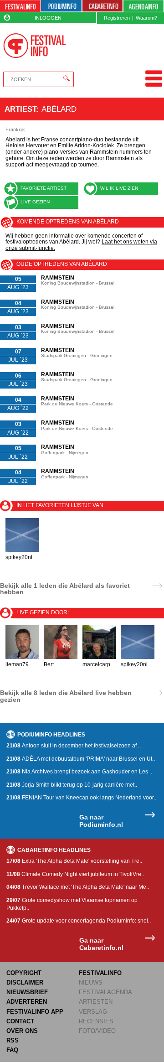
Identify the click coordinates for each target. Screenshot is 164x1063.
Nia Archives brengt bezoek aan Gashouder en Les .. (79, 771)
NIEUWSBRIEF (27, 992)
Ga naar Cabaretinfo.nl (101, 944)
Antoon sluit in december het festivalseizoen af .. (73, 745)
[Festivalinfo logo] (34, 45)
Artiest (20, 109)
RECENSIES (96, 1021)
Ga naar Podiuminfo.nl (101, 821)
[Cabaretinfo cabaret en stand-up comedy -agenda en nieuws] (102, 6)
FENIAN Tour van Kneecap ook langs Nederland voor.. (81, 797)
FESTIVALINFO (100, 973)
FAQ (12, 1050)
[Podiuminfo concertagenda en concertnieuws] (61, 6)
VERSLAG (93, 1011)
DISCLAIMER (24, 982)
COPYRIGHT (23, 973)
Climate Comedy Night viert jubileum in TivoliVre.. (75, 874)
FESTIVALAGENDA (105, 992)
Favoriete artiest (43, 188)
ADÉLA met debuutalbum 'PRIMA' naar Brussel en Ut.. (80, 759)
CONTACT (20, 1021)
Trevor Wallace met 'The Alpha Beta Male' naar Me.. (77, 887)
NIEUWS (90, 982)
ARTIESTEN (96, 1001)
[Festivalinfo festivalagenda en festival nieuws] (20, 6)
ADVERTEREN (26, 1001)
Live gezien (35, 201)
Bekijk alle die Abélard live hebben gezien (66, 696)
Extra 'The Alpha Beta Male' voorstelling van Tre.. (74, 861)
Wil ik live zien (119, 188)
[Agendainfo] (143, 6)
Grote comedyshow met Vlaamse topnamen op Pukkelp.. (72, 904)
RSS (12, 1040)
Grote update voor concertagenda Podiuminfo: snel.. (78, 921)
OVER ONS (22, 1030)
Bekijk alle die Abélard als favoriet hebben (65, 589)
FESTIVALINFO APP (34, 1011)
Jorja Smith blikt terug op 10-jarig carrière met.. (71, 785)
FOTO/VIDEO (97, 1030)
